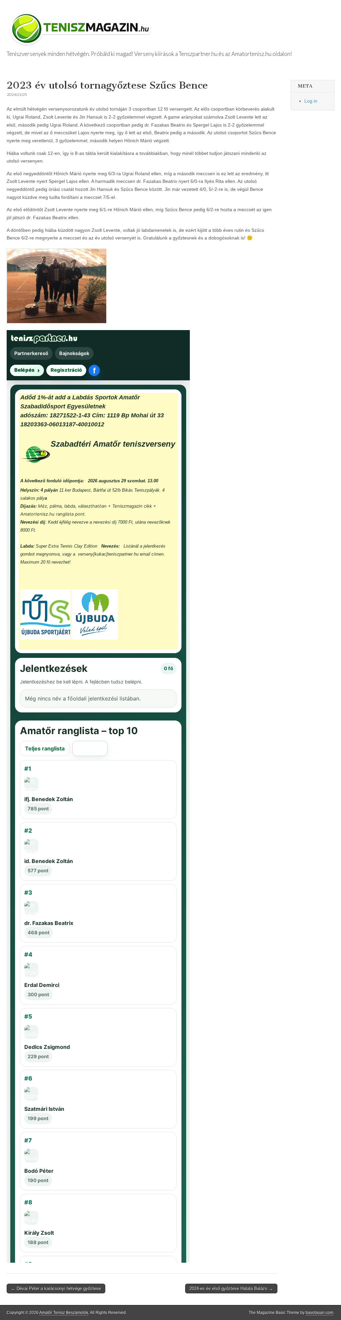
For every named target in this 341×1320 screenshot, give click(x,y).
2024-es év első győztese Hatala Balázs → (231, 1288)
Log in (310, 101)
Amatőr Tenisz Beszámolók (63, 1312)
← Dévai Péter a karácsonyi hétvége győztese (56, 1288)
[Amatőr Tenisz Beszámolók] (81, 25)
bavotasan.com (319, 1312)
